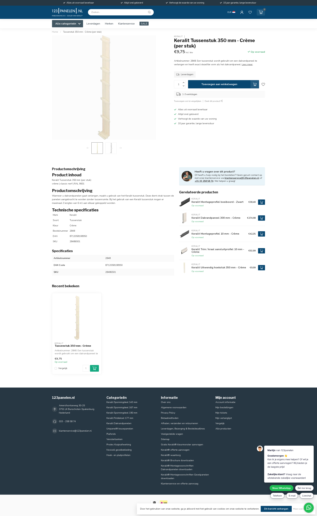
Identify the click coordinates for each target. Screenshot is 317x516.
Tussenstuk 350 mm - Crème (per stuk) (82, 31)
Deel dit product (213, 101)
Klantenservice (126, 23)
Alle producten (223, 428)
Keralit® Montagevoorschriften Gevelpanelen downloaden (185, 476)
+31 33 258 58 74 (204, 181)
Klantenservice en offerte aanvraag (179, 483)
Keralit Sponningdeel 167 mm (121, 407)
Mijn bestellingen (224, 407)
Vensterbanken (114, 439)
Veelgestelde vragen (172, 434)
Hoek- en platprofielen (118, 455)
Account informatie (225, 402)
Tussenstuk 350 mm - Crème (73, 345)
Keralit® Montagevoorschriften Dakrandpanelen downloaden (177, 467)
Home (55, 31)
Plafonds (111, 434)
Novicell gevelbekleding (119, 449)
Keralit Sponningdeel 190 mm (121, 412)
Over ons (166, 402)
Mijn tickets (221, 412)
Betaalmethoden (169, 418)
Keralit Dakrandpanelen (118, 423)
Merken (109, 23)
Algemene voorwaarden (173, 407)
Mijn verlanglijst (223, 418)
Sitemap (165, 439)
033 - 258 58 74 (67, 421)
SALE (144, 23)
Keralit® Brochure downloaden (177, 460)
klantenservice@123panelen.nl (242, 178)
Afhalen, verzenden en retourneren (179, 423)
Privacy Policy (168, 412)
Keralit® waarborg (171, 455)
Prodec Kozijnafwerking (118, 444)
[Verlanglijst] (250, 12)
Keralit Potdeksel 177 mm (119, 418)
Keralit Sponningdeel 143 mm (121, 402)
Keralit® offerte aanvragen (175, 449)
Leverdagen (93, 23)
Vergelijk (62, 368)
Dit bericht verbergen (276, 508)
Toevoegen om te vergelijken (187, 101)
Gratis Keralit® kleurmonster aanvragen (182, 444)
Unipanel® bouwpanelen (119, 428)
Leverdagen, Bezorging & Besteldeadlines (183, 428)
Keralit (178, 36)
